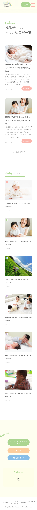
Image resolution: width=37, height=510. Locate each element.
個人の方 (18, 451)
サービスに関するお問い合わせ (18, 442)
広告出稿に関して (18, 458)
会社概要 (6, 502)
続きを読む (26, 88)
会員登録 (26, 5)
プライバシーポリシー (14, 502)
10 (22, 151)
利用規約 (23, 502)
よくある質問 (31, 502)
